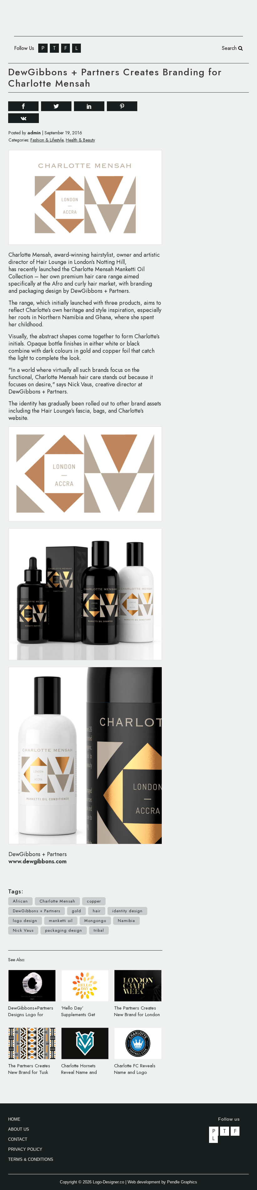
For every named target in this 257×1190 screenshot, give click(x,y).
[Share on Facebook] (23, 105)
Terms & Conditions (30, 1159)
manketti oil (61, 921)
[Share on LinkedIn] (89, 105)
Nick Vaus (23, 930)
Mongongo (95, 921)
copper (94, 901)
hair (97, 911)
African (20, 901)
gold (76, 911)
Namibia (126, 921)
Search (230, 48)
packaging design (63, 930)
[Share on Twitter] (56, 105)
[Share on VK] (23, 117)
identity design (127, 911)
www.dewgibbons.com (37, 861)
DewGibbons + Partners (36, 911)
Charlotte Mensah (57, 901)
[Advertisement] (216, 138)
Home (14, 1119)
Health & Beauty (80, 140)
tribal (99, 930)
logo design (25, 921)
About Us (18, 1129)
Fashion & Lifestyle (46, 140)
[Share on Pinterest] (122, 105)
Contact (17, 1139)
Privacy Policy (25, 1149)
